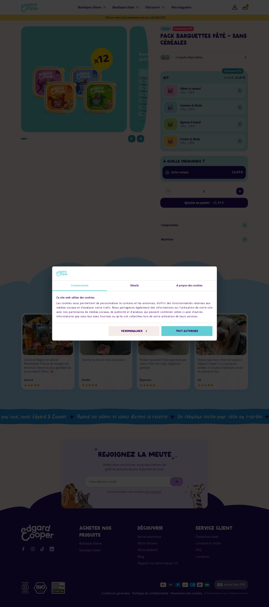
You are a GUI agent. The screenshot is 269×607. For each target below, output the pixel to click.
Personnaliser (131, 331)
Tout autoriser (187, 331)
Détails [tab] (134, 285)
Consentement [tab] (79, 285)
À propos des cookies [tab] (189, 285)
